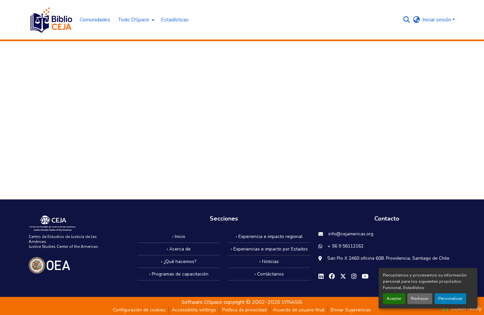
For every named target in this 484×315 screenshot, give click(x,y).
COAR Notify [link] (465, 308)
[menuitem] (135, 19)
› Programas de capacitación (178, 274)
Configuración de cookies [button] (139, 310)
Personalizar (450, 299)
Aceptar (394, 299)
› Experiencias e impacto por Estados (269, 249)
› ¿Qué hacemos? (178, 261)
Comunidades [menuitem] (95, 19)
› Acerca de (179, 249)
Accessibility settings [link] (194, 310)
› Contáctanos (269, 274)
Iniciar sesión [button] (437, 19)
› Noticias (269, 261)
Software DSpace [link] (201, 302)
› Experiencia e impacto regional (269, 236)
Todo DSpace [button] (133, 19)
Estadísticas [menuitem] (175, 19)
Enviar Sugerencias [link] (351, 310)
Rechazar (420, 299)
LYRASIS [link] (292, 302)
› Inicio (178, 236)
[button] (51, 20)
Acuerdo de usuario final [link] (299, 310)
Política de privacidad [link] (244, 310)
